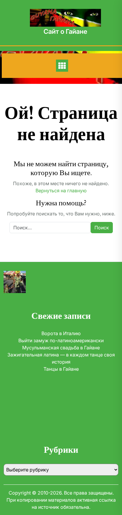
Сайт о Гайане (65, 31)
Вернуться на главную (61, 190)
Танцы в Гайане (61, 369)
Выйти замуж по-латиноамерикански (61, 340)
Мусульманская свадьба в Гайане (61, 348)
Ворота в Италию (61, 333)
